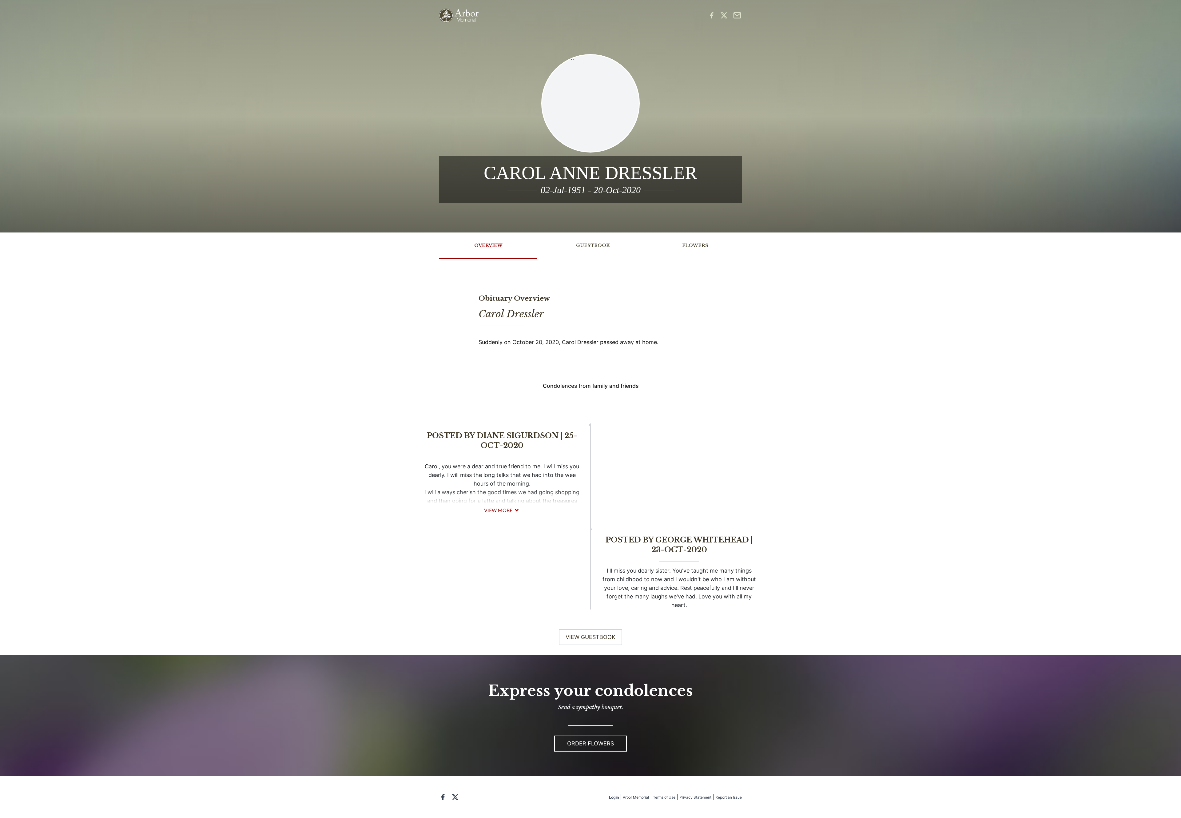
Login (614, 797)
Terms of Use (664, 797)
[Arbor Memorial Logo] (459, 15)
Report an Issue (728, 797)
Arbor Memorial (636, 797)
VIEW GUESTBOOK (590, 637)
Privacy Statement (695, 797)
